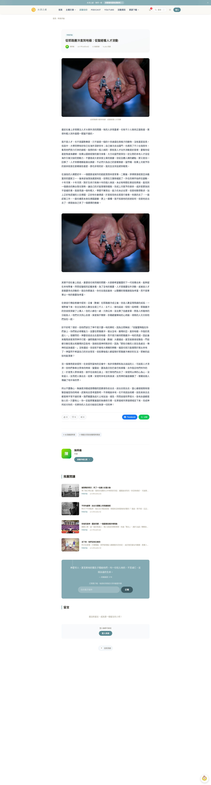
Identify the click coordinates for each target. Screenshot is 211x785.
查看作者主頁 (82, 459)
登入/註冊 (105, 633)
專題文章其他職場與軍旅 (89, 435)
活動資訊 (122, 10)
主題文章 (70, 10)
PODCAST (96, 10)
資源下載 (133, 10)
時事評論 (61, 18)
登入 (177, 10)
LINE (146, 417)
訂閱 (127, 589)
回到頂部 (107, 648)
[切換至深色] (170, 9)
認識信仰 (83, 10)
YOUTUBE (109, 10)
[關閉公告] (208, 2)
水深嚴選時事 (69, 435)
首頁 (60, 10)
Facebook (131, 417)
